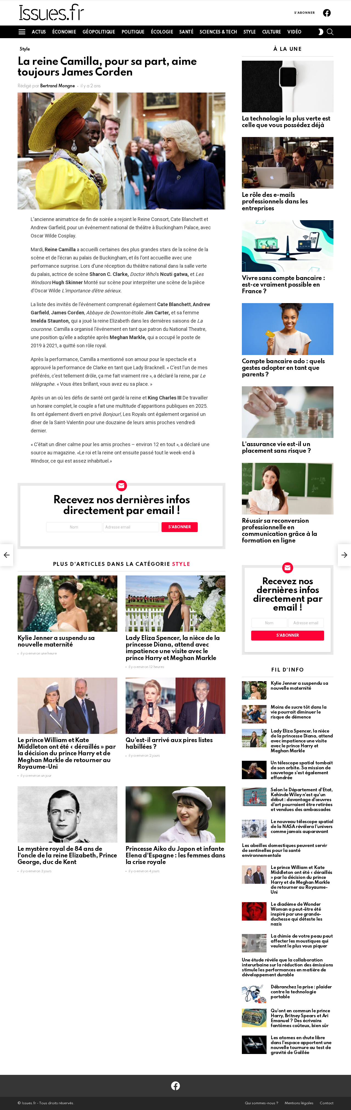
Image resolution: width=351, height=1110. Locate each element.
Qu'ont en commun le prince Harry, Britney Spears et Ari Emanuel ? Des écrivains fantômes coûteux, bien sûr (300, 1018)
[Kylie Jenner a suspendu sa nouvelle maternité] (67, 603)
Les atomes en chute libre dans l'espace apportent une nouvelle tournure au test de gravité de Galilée (301, 1045)
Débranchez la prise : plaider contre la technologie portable (301, 992)
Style (250, 32)
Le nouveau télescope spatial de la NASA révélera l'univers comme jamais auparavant (302, 827)
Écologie (162, 32)
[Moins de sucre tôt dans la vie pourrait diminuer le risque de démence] (254, 714)
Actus (39, 32)
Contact (326, 1103)
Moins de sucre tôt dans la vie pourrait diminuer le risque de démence (298, 712)
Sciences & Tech (218, 32)
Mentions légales (299, 1103)
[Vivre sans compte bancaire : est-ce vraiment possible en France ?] (287, 246)
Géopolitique (99, 32)
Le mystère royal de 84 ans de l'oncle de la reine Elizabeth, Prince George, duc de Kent (67, 855)
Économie (64, 32)
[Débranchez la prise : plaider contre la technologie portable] (254, 994)
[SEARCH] (330, 31)
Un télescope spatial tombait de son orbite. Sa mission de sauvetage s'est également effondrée (302, 770)
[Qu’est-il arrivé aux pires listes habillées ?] (175, 706)
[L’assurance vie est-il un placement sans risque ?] (287, 412)
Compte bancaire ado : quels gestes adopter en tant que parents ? (283, 368)
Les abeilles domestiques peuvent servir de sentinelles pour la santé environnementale (284, 850)
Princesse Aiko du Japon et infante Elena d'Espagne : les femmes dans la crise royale (175, 855)
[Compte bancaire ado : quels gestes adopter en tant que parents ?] (287, 329)
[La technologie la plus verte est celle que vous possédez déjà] (287, 86)
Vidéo (294, 32)
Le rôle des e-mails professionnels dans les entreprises (275, 201)
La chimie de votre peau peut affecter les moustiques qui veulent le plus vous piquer (302, 941)
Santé (186, 32)
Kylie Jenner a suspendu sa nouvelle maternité (299, 686)
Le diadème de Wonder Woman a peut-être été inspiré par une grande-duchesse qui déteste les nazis (296, 914)
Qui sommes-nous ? (261, 1103)
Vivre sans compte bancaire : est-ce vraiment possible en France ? (283, 285)
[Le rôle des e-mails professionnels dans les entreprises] (287, 163)
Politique (133, 32)
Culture (271, 32)
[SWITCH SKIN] (321, 31)
